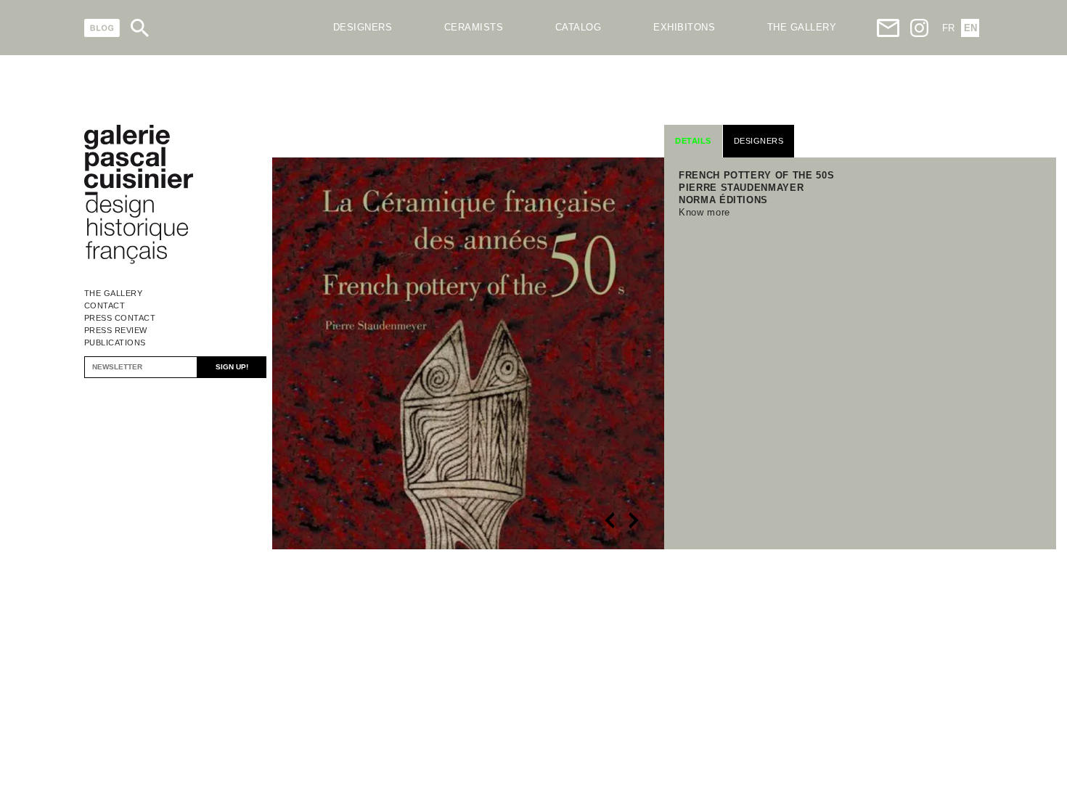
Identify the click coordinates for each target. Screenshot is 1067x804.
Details (693, 140)
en (970, 27)
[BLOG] (102, 28)
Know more (704, 212)
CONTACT (105, 305)
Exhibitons (684, 27)
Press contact (120, 317)
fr (948, 27)
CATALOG (578, 27)
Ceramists (474, 27)
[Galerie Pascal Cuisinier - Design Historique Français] (138, 262)
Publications (115, 342)
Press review (115, 330)
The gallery (802, 27)
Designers (363, 27)
